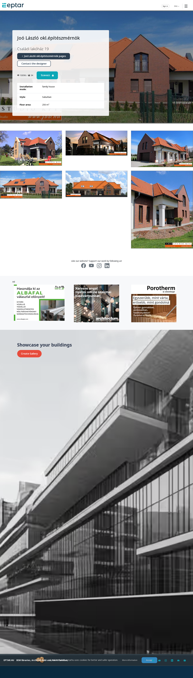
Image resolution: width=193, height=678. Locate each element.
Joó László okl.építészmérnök (48, 38)
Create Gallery (29, 353)
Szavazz (46, 75)
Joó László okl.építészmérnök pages (45, 56)
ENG (176, 6)
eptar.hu (9, 660)
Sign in (165, 6)
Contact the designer (34, 63)
